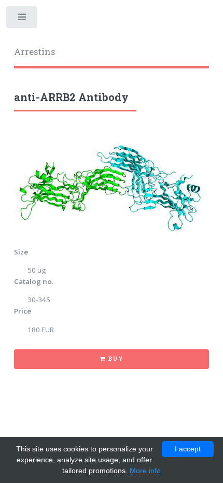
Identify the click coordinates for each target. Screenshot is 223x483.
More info (145, 470)
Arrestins (34, 52)
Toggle (22, 19)
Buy (115, 358)
